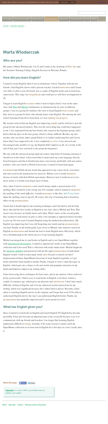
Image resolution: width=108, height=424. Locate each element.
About (94, 19)
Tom (15, 106)
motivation (65, 87)
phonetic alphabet (15, 250)
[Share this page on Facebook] (23, 383)
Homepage (7, 19)
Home (6, 26)
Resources (64, 19)
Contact (20, 404)
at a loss (54, 141)
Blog (87, 19)
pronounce (47, 193)
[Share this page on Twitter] (31, 383)
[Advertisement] (24, 38)
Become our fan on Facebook (35, 404)
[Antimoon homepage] (26, 11)
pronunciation (21, 200)
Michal (24, 106)
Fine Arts (72, 66)
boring (28, 323)
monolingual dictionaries (19, 243)
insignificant (35, 94)
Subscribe (9, 390)
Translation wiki (77, 19)
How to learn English (22, 19)
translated (9, 169)
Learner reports (51, 19)
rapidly (54, 123)
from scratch (68, 110)
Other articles (38, 19)
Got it (72, 2)
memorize (71, 173)
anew (45, 254)
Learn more (64, 2)
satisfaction (58, 281)
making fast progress (58, 117)
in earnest (30, 103)
